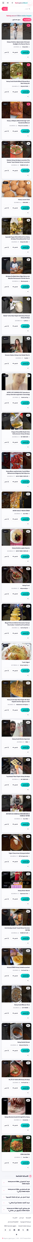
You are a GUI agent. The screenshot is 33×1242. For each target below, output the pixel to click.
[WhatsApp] (10, 1230)
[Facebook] (27, 1230)
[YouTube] (19, 1230)
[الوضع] (12, 3)
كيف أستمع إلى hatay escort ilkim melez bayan (19, 1182)
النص (5, 52)
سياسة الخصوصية (25, 1222)
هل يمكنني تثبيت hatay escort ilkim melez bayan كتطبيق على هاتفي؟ (18, 1209)
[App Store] (16, 1234)
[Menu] (3, 3)
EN (8, 3)
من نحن (21, 1218)
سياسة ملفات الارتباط (24, 1226)
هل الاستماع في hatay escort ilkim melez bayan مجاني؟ (19, 1190)
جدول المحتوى (16, 20)
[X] (23, 1230)
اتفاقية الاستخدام (13, 1222)
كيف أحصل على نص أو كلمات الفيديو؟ (18, 1197)
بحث (4, 9)
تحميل (24, 52)
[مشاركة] (28, 57)
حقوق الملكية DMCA (10, 1226)
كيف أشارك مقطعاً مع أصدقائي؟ (19, 1202)
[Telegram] (14, 1230)
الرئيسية (28, 1218)
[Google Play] (5, 1230)
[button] (16, 42)
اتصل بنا (15, 1218)
